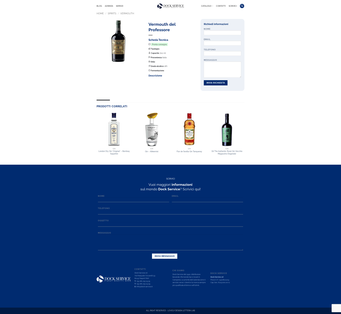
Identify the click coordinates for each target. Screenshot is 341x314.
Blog (99, 6)
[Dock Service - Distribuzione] (170, 6)
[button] (242, 6)
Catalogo (206, 6)
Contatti (221, 6)
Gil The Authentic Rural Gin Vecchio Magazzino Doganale (227, 152)
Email (207, 39)
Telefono (210, 49)
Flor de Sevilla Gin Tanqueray (189, 151)
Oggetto (103, 220)
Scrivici (233, 6)
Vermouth (127, 13)
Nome (207, 29)
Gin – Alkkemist (151, 151)
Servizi (119, 6)
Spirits (112, 13)
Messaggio (210, 60)
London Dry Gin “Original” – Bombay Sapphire (114, 152)
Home (100, 13)
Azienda (109, 6)
